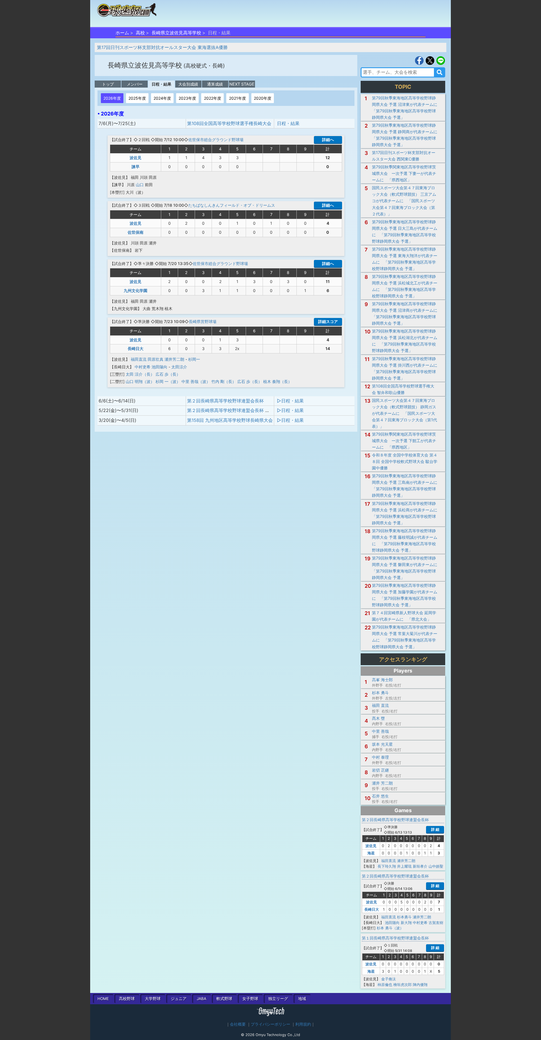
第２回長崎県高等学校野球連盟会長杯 (225, 401)
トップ (108, 84)
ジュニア (179, 998)
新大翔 (406, 922)
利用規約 (303, 1024)
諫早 (135, 166)
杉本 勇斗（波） (390, 928)
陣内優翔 (420, 984)
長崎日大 (135, 348)
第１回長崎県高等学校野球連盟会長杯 (395, 938)
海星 (371, 853)
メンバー (135, 84)
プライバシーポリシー (270, 1024)
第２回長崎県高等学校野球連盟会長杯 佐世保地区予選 (242, 410)
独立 (278, 998)
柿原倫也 (385, 984)
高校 (140, 32)
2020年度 (262, 98)
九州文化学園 (135, 290)
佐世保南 (135, 232)
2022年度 (212, 98)
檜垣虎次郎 (402, 984)
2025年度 (137, 98)
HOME (103, 998)
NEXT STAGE (241, 84)
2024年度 (162, 98)
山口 (140, 184)
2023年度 (187, 98)
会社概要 (238, 1024)
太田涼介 (179, 366)
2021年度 (237, 98)
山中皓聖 (436, 866)
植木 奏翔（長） (277, 381)
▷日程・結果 (290, 401)
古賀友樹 (436, 922)
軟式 (224, 998)
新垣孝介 (420, 866)
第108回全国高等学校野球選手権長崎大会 (229, 123)
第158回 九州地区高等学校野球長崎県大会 (230, 420)
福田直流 (139, 359)
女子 (250, 998)
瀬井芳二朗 (174, 359)
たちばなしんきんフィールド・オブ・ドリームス (231, 205)
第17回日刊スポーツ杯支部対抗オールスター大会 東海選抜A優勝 (162, 47)
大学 (153, 998)
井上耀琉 (404, 866)
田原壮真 (155, 359)
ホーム (122, 32)
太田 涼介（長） (140, 374)
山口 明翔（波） (140, 381)
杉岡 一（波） (168, 381)
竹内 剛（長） (223, 381)
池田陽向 (159, 366)
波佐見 (135, 157)
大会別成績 (188, 84)
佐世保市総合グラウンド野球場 (215, 139)
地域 (302, 998)
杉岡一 (194, 359)
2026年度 (112, 98)
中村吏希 (142, 366)
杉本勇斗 (404, 917)
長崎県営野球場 (202, 321)
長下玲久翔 (387, 866)
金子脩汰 (388, 979)
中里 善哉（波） (195, 381)
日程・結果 (161, 84)
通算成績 (215, 84)
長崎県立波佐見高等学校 (176, 32)
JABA (201, 998)
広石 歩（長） (168, 374)
